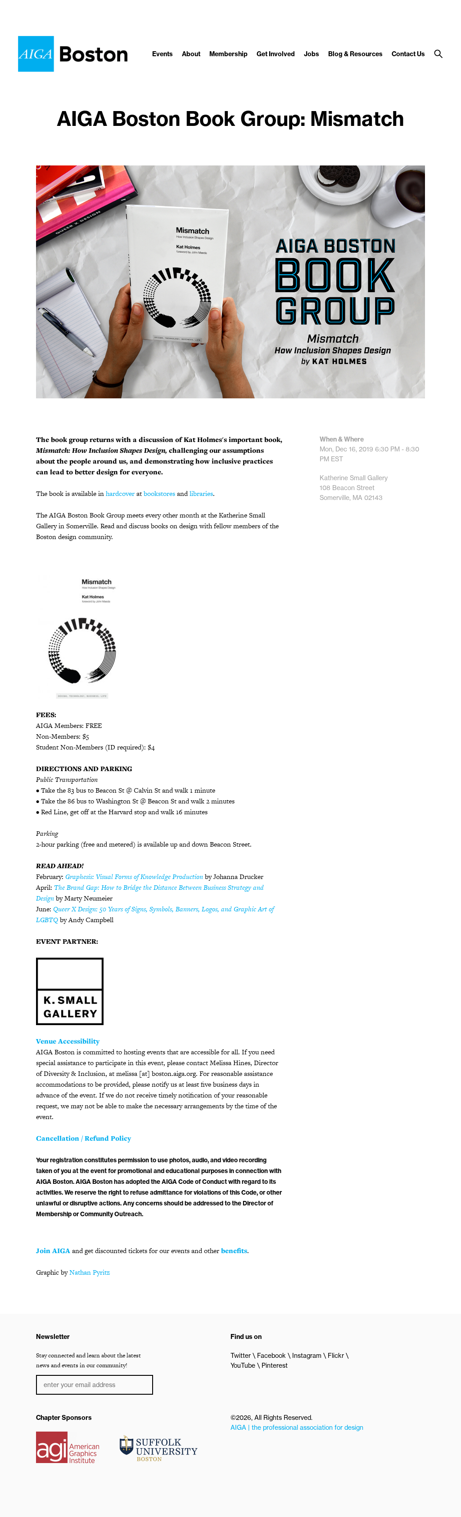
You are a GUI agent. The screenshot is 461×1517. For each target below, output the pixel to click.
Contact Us (408, 54)
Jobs (311, 54)
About (191, 54)
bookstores (159, 493)
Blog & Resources (355, 54)
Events (162, 54)
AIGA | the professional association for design (296, 1427)
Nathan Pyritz (89, 1272)
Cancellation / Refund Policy (83, 1138)
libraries (201, 493)
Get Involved (276, 54)
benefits (234, 1250)
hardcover (120, 493)
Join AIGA (53, 1250)
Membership (228, 54)
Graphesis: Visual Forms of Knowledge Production (134, 876)
